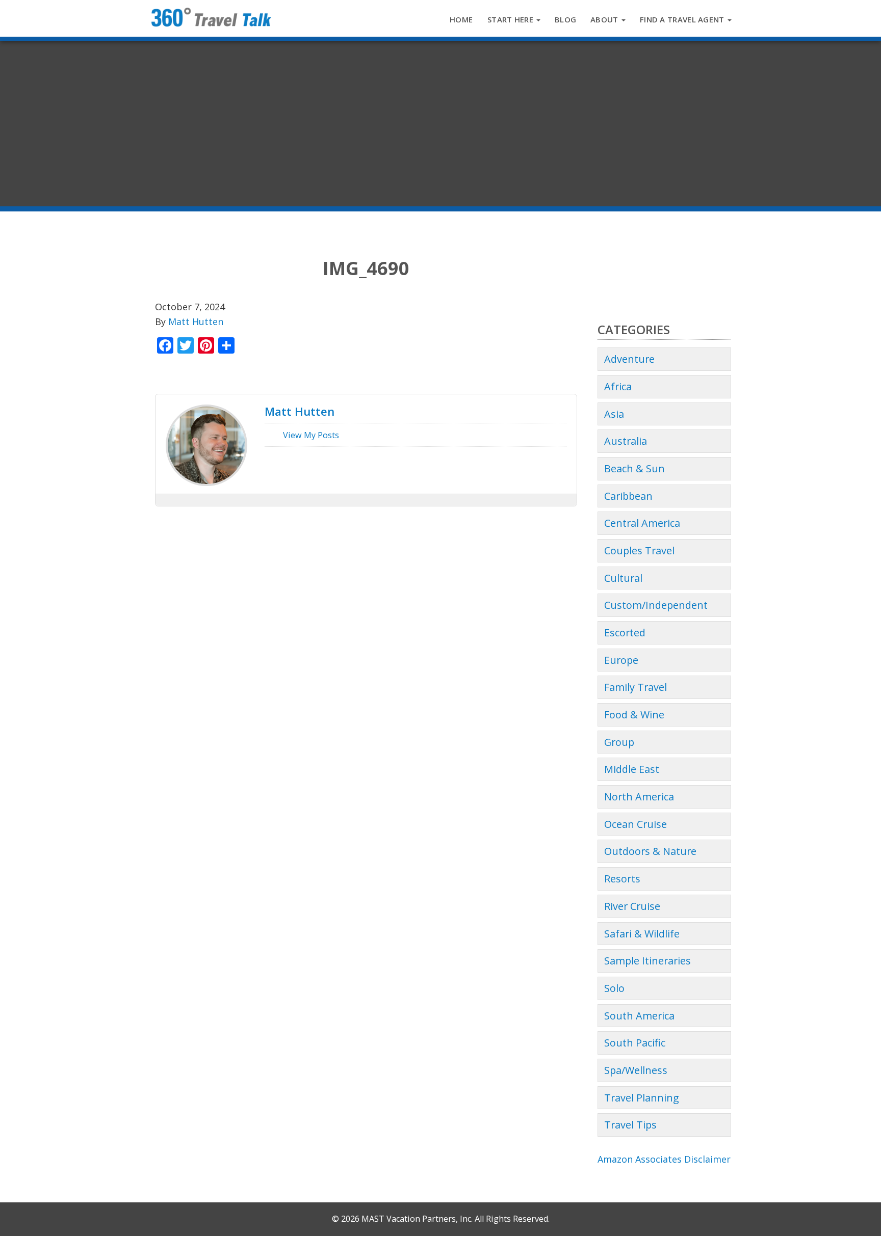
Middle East (631, 769)
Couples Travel (639, 550)
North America (639, 796)
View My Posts (310, 435)
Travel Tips (630, 1125)
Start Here (511, 19)
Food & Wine (634, 714)
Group (619, 742)
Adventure (629, 359)
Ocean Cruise (635, 824)
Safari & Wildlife (642, 934)
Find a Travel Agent (683, 19)
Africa (618, 386)
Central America (642, 523)
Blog (565, 19)
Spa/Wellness (635, 1070)
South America (639, 1016)
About (605, 19)
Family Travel (635, 687)
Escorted (624, 632)
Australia (625, 441)
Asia (614, 414)
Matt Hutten (195, 321)
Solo (614, 988)
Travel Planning (641, 1098)
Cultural (623, 578)
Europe (621, 660)
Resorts (622, 878)
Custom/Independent (656, 605)
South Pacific (634, 1043)
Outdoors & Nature (650, 851)
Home (461, 19)
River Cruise (632, 906)
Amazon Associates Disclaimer (664, 1159)
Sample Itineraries (647, 961)
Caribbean (628, 496)
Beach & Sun (634, 468)
